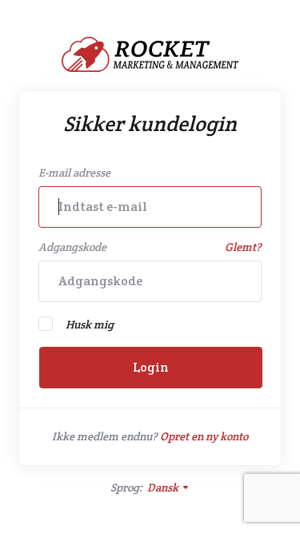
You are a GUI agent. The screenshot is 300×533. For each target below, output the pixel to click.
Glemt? (243, 247)
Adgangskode (72, 247)
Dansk (164, 487)
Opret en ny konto (204, 436)
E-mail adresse (74, 172)
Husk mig (90, 324)
